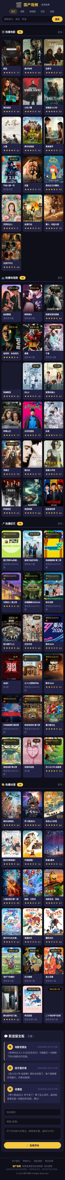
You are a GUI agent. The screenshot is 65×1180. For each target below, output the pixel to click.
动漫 (52, 11)
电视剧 (33, 11)
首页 (13, 11)
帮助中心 (27, 1160)
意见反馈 (49, 1160)
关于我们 (16, 1160)
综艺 (43, 11)
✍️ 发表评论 (32, 1145)
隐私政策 (38, 1160)
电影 (22, 11)
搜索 (57, 19)
